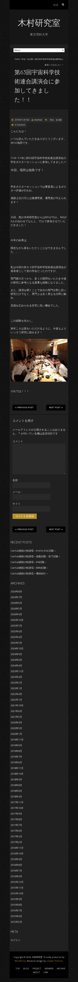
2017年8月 (16, 819)
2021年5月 (16, 716)
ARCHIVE (61, 968)
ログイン (15, 940)
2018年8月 (16, 785)
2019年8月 (16, 751)
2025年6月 (16, 631)
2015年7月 (16, 910)
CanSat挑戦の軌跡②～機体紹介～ (29, 573)
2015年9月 (16, 899)
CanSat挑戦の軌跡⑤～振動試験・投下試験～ (36, 556)
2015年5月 (16, 922)
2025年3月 (16, 642)
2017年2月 (16, 842)
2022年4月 (16, 694)
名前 (16, 480)
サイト (16, 503)
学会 (23, 59)
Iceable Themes (54, 960)
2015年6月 (16, 916)
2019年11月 (17, 739)
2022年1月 (16, 699)
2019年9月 (16, 745)
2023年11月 (17, 671)
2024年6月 (16, 660)
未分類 (30, 59)
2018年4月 (16, 796)
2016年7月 (16, 870)
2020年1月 (16, 734)
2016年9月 (16, 859)
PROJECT (37, 968)
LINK (46, 972)
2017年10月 (17, 808)
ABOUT (36, 972)
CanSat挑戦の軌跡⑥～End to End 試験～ (33, 550)
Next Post (55, 407)
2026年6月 (16, 603)
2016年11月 (17, 847)
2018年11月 (17, 768)
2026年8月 (16, 591)
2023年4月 (16, 677)
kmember (38, 119)
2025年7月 (16, 625)
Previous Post (25, 407)
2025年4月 (16, 637)
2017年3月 (16, 836)
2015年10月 (17, 893)
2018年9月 (16, 779)
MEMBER (49, 968)
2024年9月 (16, 654)
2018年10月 (17, 773)
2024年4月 (16, 665)
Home (17, 59)
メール (17, 492)
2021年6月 (16, 711)
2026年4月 (16, 614)
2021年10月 (17, 705)
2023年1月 (16, 688)
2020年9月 (16, 722)
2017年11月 (17, 802)
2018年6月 (16, 791)
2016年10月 (17, 853)
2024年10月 (17, 648)
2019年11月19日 (22, 119)
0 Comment (20, 124)
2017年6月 (16, 830)
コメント (17, 441)
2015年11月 (17, 887)
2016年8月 (16, 865)
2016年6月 (16, 876)
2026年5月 (16, 608)
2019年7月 (16, 756)
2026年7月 (16, 597)
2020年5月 (16, 728)
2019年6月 (16, 762)
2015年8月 (16, 904)
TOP (18, 968)
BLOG (26, 968)
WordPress (20, 960)
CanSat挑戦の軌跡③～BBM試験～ (30, 567)
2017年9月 (16, 813)
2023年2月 (16, 682)
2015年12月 (17, 882)
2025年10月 (17, 620)
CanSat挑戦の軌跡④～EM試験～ (29, 562)
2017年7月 (16, 825)
